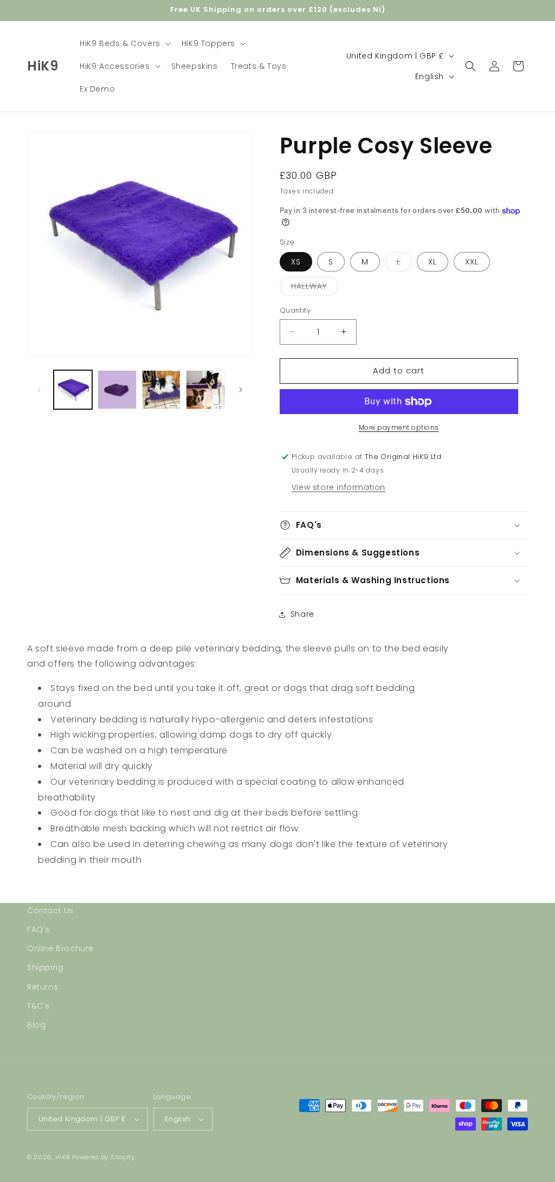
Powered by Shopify (103, 1157)
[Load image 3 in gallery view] (161, 389)
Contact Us (50, 910)
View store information (338, 487)
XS (296, 261)
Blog (36, 1024)
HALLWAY (314, 288)
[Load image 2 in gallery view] (117, 389)
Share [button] (302, 614)
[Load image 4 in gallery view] (205, 389)
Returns (42, 986)
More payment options (399, 427)
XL (432, 261)
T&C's (38, 1005)
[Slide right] (241, 390)
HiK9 (62, 1157)
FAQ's (38, 929)
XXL (472, 261)
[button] (124, 43)
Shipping (45, 967)
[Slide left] (39, 390)
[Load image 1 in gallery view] (73, 389)
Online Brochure (60, 948)
